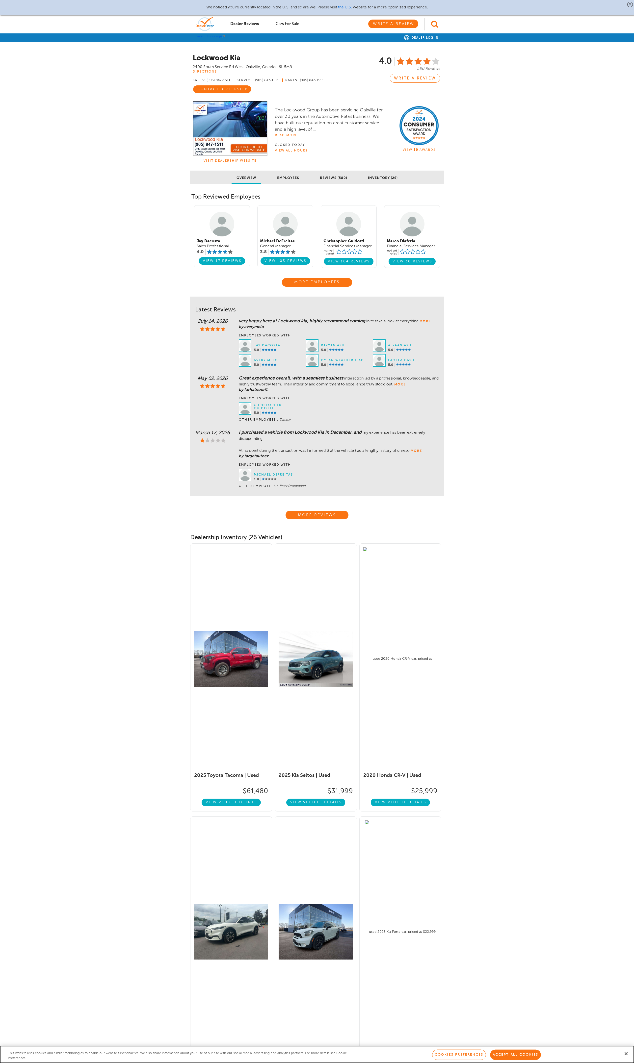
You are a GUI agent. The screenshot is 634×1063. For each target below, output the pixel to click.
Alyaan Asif (400, 345)
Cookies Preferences (459, 1054)
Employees (288, 178)
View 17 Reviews (222, 261)
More (425, 321)
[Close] (626, 1053)
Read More (286, 135)
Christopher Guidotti (268, 407)
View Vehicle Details (231, 802)
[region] (317, 1054)
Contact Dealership (222, 89)
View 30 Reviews (412, 261)
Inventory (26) (383, 178)
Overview (246, 178)
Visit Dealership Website (230, 160)
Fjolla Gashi (402, 360)
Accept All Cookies (515, 1054)
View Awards (419, 150)
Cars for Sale (287, 24)
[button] (630, 4)
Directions (205, 71)
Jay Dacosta (267, 345)
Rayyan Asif (333, 345)
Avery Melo (266, 360)
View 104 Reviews (349, 261)
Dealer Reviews (244, 24)
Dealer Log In (424, 37)
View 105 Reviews (285, 261)
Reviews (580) (333, 178)
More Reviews (317, 515)
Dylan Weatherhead (342, 360)
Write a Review (393, 24)
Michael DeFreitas (273, 474)
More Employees (317, 282)
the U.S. (345, 7)
